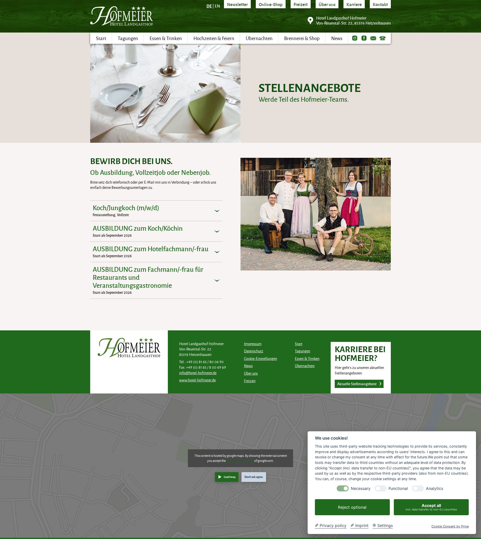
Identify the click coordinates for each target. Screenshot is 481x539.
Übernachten (305, 365)
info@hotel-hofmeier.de (197, 372)
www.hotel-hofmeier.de (197, 380)
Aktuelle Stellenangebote (357, 383)
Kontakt (380, 4)
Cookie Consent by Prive (450, 526)
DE (209, 6)
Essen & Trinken (307, 358)
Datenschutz (253, 351)
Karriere (354, 4)
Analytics (434, 488)
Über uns (327, 4)
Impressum (253, 343)
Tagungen (302, 351)
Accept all (431, 507)
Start (298, 343)
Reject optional (352, 507)
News (248, 365)
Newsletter (237, 4)
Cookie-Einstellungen (260, 358)
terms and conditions (240, 460)
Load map (229, 477)
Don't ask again (254, 477)
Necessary (361, 488)
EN (217, 6)
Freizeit (301, 4)
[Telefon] (383, 38)
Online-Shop (271, 4)
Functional (398, 488)
